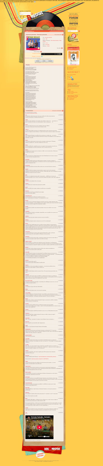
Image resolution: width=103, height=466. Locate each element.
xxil (26, 154)
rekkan (26, 361)
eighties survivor (28, 241)
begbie (26, 269)
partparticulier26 (28, 335)
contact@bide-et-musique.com (48, 461)
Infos (48, 460)
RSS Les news (71, 91)
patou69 (26, 303)
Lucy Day (70, 48)
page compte (69, 86)
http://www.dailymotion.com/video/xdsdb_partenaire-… (48, 356)
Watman (26, 179)
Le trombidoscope (71, 98)
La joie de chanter (71, 47)
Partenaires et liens (55, 460)
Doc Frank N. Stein (28, 280)
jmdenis (26, 247)
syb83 (26, 325)
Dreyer (26, 298)
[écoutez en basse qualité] (20, 17)
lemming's (27, 236)
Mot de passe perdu (26, 15)
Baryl (26, 398)
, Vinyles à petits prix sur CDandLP (44, 62)
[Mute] (57, 54)
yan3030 (26, 344)
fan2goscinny (27, 329)
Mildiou (26, 149)
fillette (26, 289)
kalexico (26, 219)
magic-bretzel (27, 366)
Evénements (41, 460)
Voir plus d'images (37, 51)
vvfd (26, 412)
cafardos (27, 216)
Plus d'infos (59, 48)
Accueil (30, 460)
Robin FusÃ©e (28, 372)
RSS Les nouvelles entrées (73, 92)
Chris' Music (47, 44)
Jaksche (26, 183)
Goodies (45, 460)
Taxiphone (27, 313)
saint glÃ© (27, 252)
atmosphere (27, 231)
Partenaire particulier (31, 34)
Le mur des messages (72, 74)
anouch (26, 169)
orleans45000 (27, 292)
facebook (70, 79)
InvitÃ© (26, 206)
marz (26, 134)
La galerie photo (71, 99)
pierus (26, 124)
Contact (50, 460)
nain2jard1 (27, 211)
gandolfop (27, 159)
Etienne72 (27, 321)
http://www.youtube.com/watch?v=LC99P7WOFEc (40, 358)
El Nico (26, 223)
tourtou (26, 285)
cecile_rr (27, 129)
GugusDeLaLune (28, 195)
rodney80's (27, 338)
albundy (26, 260)
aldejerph (27, 274)
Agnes (26, 140)
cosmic (26, 407)
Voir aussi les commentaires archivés (31, 113)
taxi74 (26, 187)
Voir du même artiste (58, 34)
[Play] (42, 54)
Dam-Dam (27, 355)
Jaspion (26, 350)
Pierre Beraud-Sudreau (55, 40)
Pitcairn (26, 200)
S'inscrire (20, 15)
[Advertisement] (49, 6)
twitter (70, 77)
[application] (51, 54)
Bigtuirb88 (27, 387)
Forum (37, 460)
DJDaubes (27, 392)
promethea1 (27, 165)
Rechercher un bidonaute (73, 97)
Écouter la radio (73, 64)
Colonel (26, 309)
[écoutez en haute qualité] (23, 17)
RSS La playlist (71, 93)
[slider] (60, 54)
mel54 (26, 119)
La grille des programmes (73, 67)
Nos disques (34, 460)
